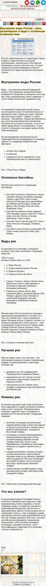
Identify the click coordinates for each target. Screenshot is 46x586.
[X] (11, 23)
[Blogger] (15, 23)
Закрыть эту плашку (22, 584)
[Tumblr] (29, 23)
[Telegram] (40, 23)
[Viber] (33, 23)
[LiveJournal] (26, 23)
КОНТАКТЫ (12, 6)
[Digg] (18, 23)
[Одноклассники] (8, 23)
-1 (2, 550)
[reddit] (22, 23)
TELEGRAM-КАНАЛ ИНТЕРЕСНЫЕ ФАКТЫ (25, 7)
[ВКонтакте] (4, 23)
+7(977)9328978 (10, 2)
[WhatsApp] (36, 23)
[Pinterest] (43, 23)
